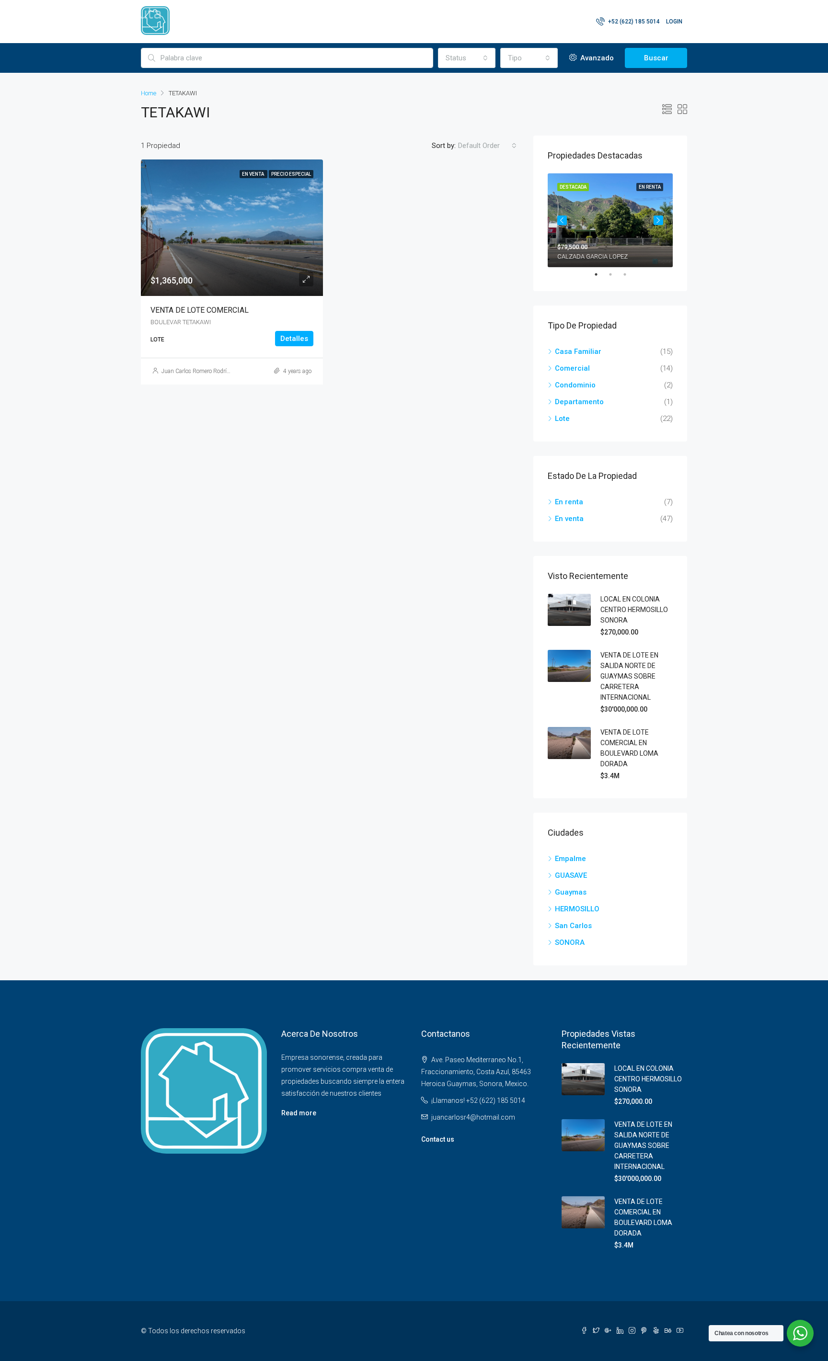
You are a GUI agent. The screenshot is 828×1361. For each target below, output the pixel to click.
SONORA (570, 942)
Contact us (437, 1139)
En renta (569, 502)
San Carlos (573, 925)
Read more (298, 1113)
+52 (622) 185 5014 (633, 21)
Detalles (294, 338)
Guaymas (570, 892)
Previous (562, 220)
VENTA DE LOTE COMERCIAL (199, 310)
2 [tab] (615, 274)
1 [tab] (601, 274)
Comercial (572, 368)
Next (658, 220)
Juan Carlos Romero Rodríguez (200, 371)
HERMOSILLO (577, 909)
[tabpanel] (610, 220)
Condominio (575, 385)
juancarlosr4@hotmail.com (473, 1117)
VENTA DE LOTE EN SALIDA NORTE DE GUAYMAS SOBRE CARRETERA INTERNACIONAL (629, 676)
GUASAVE (571, 875)
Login (674, 21)
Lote (562, 418)
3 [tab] (629, 274)
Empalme (570, 858)
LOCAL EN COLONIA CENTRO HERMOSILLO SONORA (634, 609)
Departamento (579, 401)
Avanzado (596, 58)
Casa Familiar (578, 351)
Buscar (656, 58)
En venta (569, 518)
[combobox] (466, 58)
